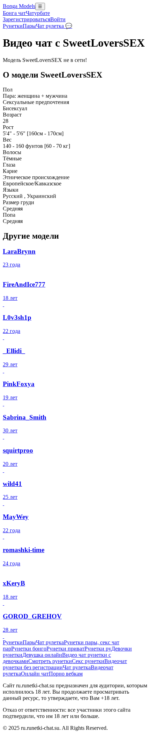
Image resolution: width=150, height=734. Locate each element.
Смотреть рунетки (50, 661)
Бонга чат (14, 13)
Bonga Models (19, 6)
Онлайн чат (35, 674)
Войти (58, 19)
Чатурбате (38, 13)
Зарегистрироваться (26, 19)
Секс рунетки (88, 661)
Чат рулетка (50, 642)
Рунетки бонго (28, 649)
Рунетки (13, 26)
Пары (29, 26)
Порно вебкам (66, 674)
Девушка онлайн (42, 655)
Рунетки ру (97, 649)
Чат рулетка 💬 (54, 26)
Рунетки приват (65, 649)
